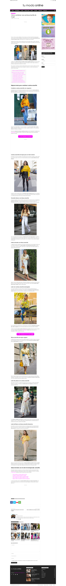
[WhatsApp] (19, 502)
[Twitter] (53, 0)
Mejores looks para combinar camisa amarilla (18, 72)
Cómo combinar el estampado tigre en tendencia (34, 570)
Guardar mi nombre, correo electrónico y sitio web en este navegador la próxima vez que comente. (25, 560)
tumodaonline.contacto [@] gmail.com (20, 572)
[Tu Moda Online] (33, 5)
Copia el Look (27, 10)
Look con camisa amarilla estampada (17, 77)
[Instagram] (52, 0)
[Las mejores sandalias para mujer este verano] (28, 575)
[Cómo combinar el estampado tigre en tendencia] (28, 570)
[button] (55, 11)
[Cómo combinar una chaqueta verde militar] (25, 536)
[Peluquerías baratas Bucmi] (48, 19)
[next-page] (39, 521)
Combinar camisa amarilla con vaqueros (18, 73)
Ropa (42, 570)
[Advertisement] (25, 29)
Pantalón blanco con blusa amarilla (17, 75)
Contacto (45, 10)
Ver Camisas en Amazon (26, 136)
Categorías (17, 10)
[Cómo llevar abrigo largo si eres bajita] (35, 526)
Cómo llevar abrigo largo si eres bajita (35, 531)
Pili (12, 18)
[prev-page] (38, 521)
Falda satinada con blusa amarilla (17, 76)
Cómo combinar (14, 12)
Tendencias (43, 577)
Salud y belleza (44, 574)
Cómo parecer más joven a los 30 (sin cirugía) (17, 510)
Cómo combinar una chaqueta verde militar (25, 540)
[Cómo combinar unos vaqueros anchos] (25, 526)
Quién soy (40, 10)
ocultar (24, 70)
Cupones (35, 10)
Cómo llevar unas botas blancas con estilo (15, 540)
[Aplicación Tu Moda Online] (48, 31)
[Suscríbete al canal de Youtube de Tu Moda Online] (48, 44)
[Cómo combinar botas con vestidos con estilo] (15, 526)
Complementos (43, 569)
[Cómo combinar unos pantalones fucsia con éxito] (35, 536)
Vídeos (32, 10)
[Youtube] (55, 0)
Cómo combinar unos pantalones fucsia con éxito (35, 540)
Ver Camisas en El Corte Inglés (26, 334)
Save (17, 502)
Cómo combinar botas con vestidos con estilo (14, 531)
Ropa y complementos (21, 498)
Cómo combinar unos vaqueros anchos (33, 509)
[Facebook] (51, 0)
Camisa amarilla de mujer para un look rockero (18, 74)
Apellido (43, 59)
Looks (22, 10)
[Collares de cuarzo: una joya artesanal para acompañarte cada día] (28, 579)
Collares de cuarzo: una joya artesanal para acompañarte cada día (35, 579)
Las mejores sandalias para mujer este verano (35, 574)
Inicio (13, 10)
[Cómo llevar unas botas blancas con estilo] (15, 536)
